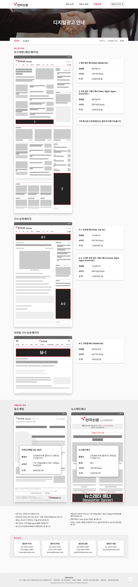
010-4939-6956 (83, 549)
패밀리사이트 (116, 4)
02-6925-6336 (27, 547)
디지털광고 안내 (112, 41)
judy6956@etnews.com (83, 552)
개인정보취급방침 (113, 580)
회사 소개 (70, 4)
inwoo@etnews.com (27, 552)
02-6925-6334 (55, 547)
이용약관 (103, 580)
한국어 (16, 41)
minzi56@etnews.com (111, 549)
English (26, 41)
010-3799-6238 (55, 549)
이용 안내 (97, 4)
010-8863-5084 (26, 549)
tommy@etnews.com (55, 552)
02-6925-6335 (83, 547)
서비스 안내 (83, 4)
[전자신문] (21, 4)
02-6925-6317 (111, 547)
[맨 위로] (130, 579)
